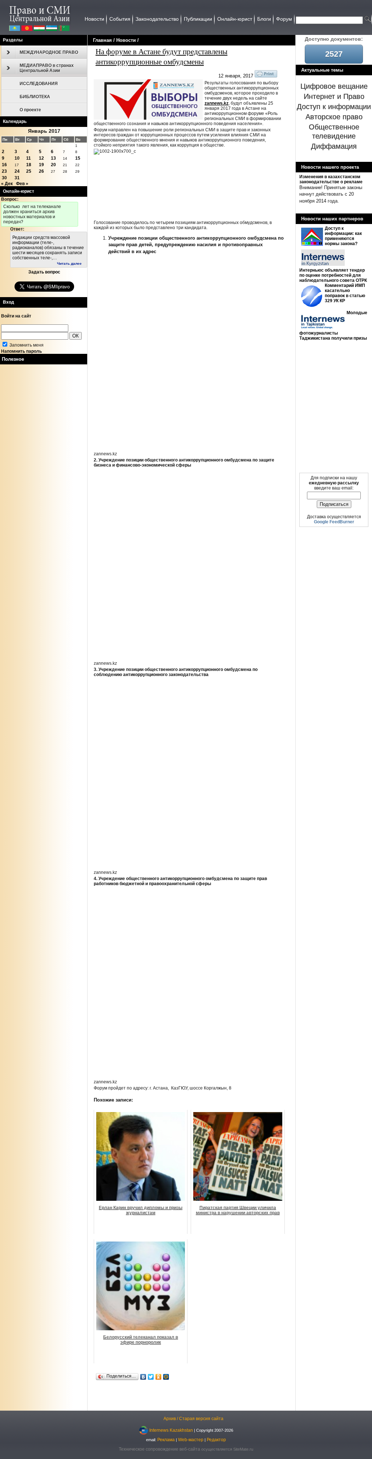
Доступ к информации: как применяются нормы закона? (343, 236)
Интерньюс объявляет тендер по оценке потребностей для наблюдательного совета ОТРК (333, 275)
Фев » (22, 183)
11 (28, 158)
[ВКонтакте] (143, 1377)
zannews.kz (217, 103)
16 (4, 164)
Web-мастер (190, 1439)
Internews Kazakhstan (171, 1429)
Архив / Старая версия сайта (193, 1418)
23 (4, 171)
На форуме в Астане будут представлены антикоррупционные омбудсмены (161, 56)
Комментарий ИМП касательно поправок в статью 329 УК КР (345, 293)
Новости (126, 40)
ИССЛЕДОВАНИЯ (39, 83)
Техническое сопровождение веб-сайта (159, 1449)
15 (77, 158)
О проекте (30, 109)
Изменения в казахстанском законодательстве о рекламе (331, 179)
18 (28, 164)
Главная (102, 40)
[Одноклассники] (158, 1377)
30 (4, 177)
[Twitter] (151, 1377)
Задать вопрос (44, 272)
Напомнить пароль (21, 351)
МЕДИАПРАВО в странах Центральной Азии (47, 68)
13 (53, 158)
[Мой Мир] (166, 1377)
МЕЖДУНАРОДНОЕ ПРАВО (49, 52)
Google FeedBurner (334, 521)
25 (28, 171)
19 (41, 164)
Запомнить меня (26, 345)
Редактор (216, 1439)
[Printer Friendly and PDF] (266, 76)
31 (17, 177)
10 (17, 158)
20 (53, 164)
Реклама (166, 1439)
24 (17, 171)
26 (41, 171)
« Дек (7, 183)
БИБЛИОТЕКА (35, 96)
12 (41, 158)
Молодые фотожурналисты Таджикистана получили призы (333, 325)
